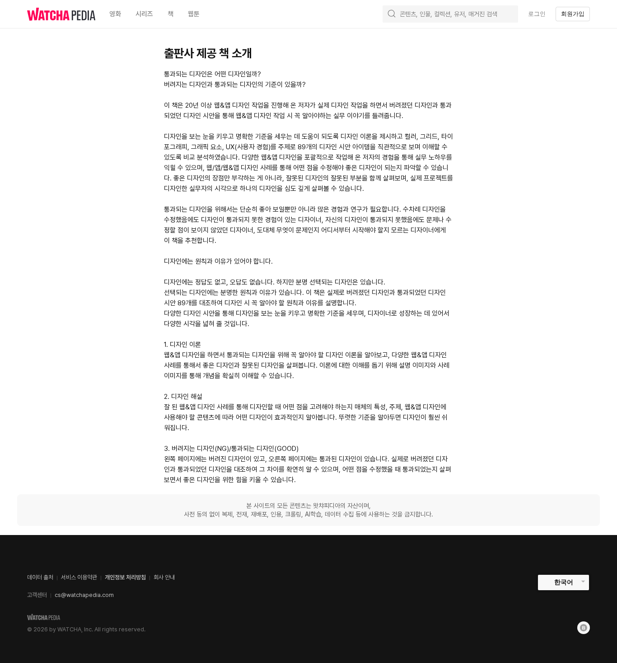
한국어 (563, 582)
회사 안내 (164, 577)
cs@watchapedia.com (84, 595)
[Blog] (583, 627)
